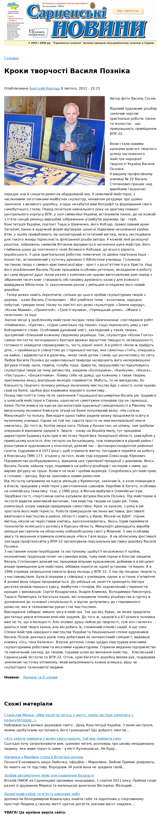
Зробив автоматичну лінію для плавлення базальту (49, 775)
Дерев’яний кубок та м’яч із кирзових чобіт (42, 794)
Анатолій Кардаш (44, 88)
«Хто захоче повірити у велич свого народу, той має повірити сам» (63, 739)
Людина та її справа (40, 677)
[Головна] (80, 23)
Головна (11, 58)
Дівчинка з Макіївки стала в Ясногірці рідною (43, 757)
